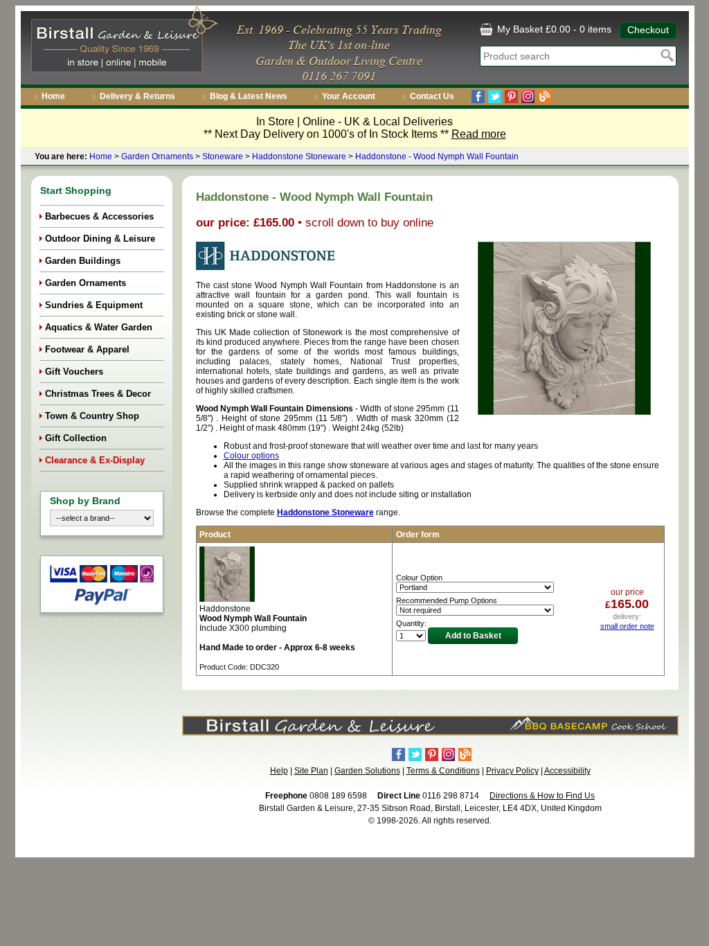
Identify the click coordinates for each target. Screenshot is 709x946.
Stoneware (222, 156)
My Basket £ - (552, 29)
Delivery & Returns (137, 96)
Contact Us (432, 96)
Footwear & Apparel (87, 349)
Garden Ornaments (157, 156)
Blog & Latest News (248, 96)
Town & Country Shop (92, 416)
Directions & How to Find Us (542, 796)
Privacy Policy (512, 771)
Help (279, 771)
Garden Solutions (367, 771)
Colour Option (419, 577)
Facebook (478, 96)
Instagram (528, 96)
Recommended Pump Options (446, 600)
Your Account (348, 96)
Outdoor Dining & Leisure (100, 238)
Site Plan (311, 771)
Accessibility (567, 771)
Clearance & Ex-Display (95, 460)
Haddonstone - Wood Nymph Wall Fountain (437, 156)
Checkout (648, 29)
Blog (544, 96)
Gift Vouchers (74, 371)
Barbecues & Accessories (99, 216)
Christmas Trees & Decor (98, 394)
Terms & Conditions (443, 771)
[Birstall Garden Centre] (122, 42)
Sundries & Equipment (94, 305)
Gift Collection (76, 438)
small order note (627, 626)
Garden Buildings (82, 261)
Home (53, 96)
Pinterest (511, 96)
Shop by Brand (85, 500)
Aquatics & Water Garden (98, 327)
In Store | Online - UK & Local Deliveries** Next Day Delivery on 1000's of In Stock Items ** (355, 128)
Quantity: (411, 623)
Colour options (251, 456)
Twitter (494, 96)
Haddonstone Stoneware (299, 156)
